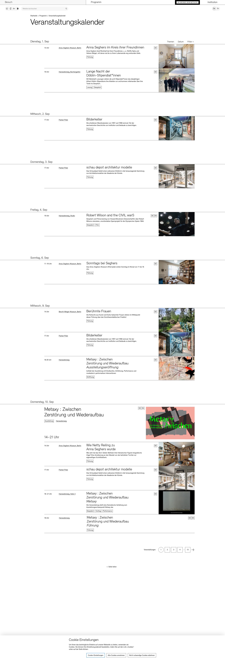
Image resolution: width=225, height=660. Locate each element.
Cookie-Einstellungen (95, 655)
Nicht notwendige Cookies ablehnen (142, 655)
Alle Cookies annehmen (116, 655)
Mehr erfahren (119, 56)
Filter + (190, 42)
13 (188, 550)
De (214, 8)
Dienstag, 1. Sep (39, 41)
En (218, 8)
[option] (161, 549)
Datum (181, 42)
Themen (170, 42)
